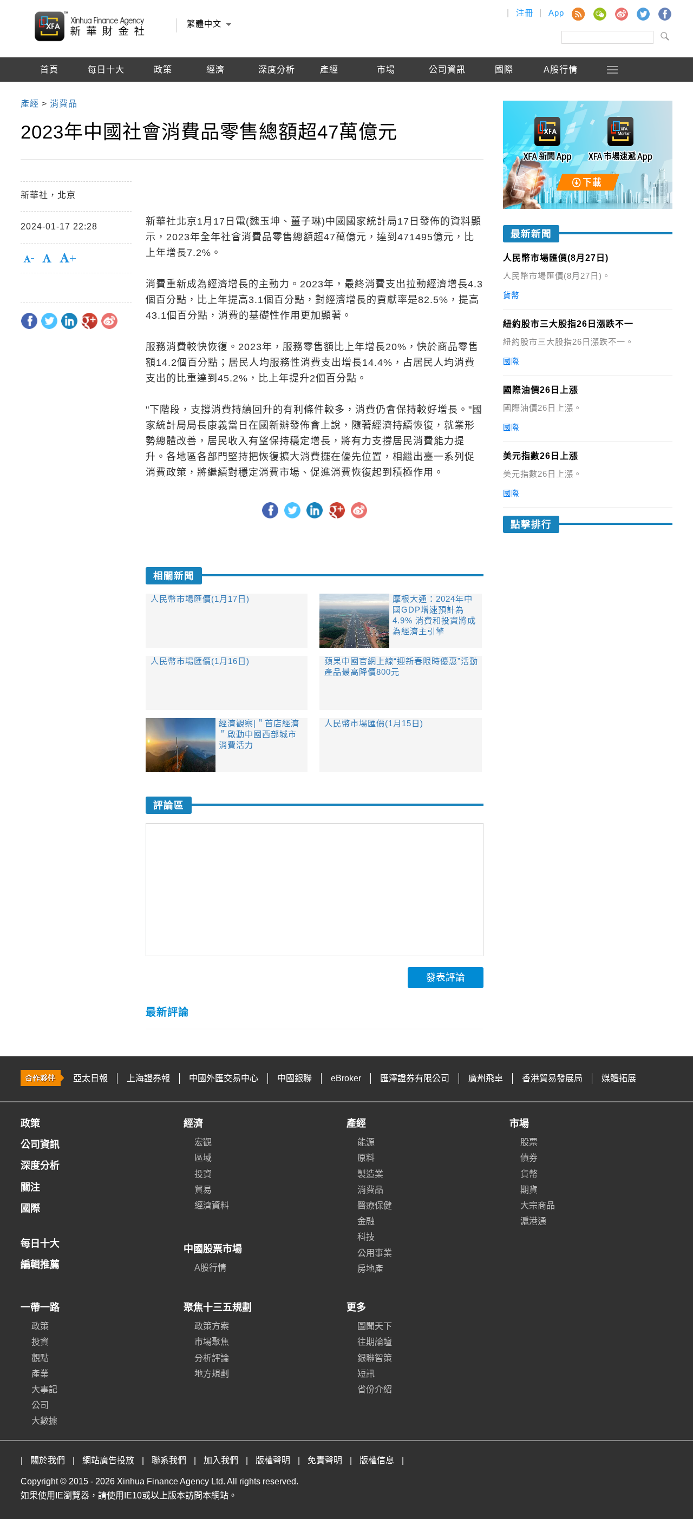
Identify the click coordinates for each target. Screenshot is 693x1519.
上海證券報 (148, 1078)
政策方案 (211, 1326)
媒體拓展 (619, 1078)
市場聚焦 (211, 1341)
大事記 (44, 1389)
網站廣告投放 (108, 1460)
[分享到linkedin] (69, 321)
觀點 (40, 1358)
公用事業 (374, 1253)
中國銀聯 (294, 1078)
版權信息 (376, 1460)
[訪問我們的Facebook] (664, 13)
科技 (366, 1236)
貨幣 (529, 1174)
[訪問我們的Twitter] (643, 13)
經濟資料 (211, 1205)
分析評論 (211, 1358)
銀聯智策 (374, 1358)
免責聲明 (325, 1460)
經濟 (193, 1123)
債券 (529, 1157)
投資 (203, 1174)
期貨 (529, 1189)
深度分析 (276, 69)
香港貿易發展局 (552, 1078)
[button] (613, 69)
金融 (366, 1221)
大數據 (44, 1420)
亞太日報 (90, 1078)
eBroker (346, 1078)
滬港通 (533, 1221)
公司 (40, 1405)
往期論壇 (374, 1341)
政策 (163, 69)
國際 (504, 69)
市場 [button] (386, 69)
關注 (30, 1187)
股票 (529, 1142)
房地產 (370, 1268)
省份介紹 (374, 1389)
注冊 (524, 12)
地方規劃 (211, 1373)
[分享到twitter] (49, 321)
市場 (519, 1123)
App (556, 12)
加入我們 (221, 1460)
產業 (40, 1373)
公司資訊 (447, 69)
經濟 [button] (215, 69)
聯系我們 (169, 1460)
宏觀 (203, 1142)
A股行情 (561, 69)
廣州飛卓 (485, 1078)
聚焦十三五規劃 (218, 1307)
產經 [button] (329, 69)
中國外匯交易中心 (223, 1078)
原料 (366, 1157)
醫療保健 (374, 1205)
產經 (356, 1123)
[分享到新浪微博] (109, 321)
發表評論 (445, 977)
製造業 (370, 1174)
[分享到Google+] (89, 321)
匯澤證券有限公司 (414, 1078)
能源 (366, 1142)
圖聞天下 (374, 1326)
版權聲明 (273, 1460)
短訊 (366, 1373)
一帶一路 (40, 1307)
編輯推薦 (49, 93)
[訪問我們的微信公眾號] (599, 13)
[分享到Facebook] (29, 321)
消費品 (370, 1189)
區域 (203, 1157)
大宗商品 (537, 1205)
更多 (356, 1307)
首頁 (49, 69)
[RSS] (578, 13)
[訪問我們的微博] (621, 13)
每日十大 (106, 69)
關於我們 (47, 1460)
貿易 (203, 1189)
